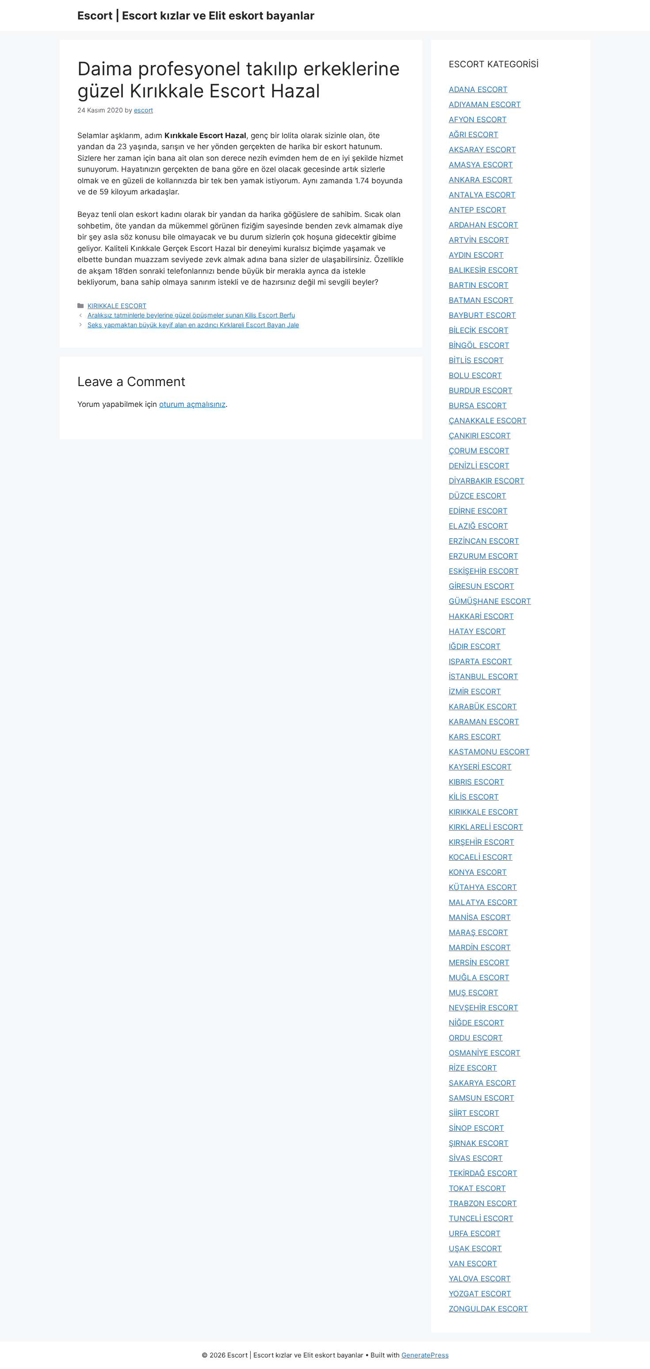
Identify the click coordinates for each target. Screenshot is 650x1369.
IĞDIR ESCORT (475, 646)
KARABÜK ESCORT (483, 706)
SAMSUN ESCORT (481, 1098)
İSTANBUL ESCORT (483, 676)
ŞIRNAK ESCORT (479, 1143)
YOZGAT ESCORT (480, 1293)
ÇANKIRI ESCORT (480, 435)
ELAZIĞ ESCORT (478, 526)
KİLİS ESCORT (474, 797)
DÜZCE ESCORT (477, 495)
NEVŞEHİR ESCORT (483, 1007)
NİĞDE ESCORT (476, 1022)
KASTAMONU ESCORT (489, 751)
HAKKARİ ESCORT (481, 616)
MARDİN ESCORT (480, 947)
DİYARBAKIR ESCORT (486, 480)
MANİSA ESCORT (480, 917)
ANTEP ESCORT (477, 209)
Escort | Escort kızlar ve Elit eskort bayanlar (195, 15)
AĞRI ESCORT (473, 134)
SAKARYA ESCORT (482, 1083)
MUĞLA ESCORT (479, 977)
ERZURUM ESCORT (483, 556)
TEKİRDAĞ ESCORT (483, 1173)
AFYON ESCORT (478, 119)
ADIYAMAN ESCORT (485, 104)
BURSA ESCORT (478, 405)
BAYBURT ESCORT (482, 315)
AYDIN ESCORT (476, 255)
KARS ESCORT (475, 736)
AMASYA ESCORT (481, 164)
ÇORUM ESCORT (479, 450)
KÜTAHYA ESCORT (483, 887)
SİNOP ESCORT (476, 1128)
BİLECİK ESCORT (479, 330)
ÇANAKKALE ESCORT (488, 420)
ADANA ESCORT (478, 89)
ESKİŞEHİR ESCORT (484, 571)
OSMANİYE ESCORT (484, 1052)
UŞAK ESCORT (475, 1248)
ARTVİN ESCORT (479, 240)
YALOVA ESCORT (480, 1278)
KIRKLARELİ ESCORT (486, 827)
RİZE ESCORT (473, 1067)
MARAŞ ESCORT (478, 932)
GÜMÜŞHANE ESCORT (490, 601)
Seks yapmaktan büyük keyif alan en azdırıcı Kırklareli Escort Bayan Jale (193, 325)
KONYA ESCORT (478, 872)
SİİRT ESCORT (474, 1113)
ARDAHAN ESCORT (483, 224)
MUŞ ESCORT (473, 992)
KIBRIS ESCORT (476, 781)
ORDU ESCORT (476, 1037)
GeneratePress (425, 1355)
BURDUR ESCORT (480, 390)
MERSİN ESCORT (479, 962)
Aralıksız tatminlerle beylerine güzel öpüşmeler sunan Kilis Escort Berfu (191, 315)
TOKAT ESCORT (477, 1188)
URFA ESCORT (475, 1233)
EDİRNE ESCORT (478, 511)
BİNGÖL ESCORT (479, 345)
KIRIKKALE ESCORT (117, 305)
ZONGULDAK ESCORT (488, 1308)
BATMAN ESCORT (481, 300)
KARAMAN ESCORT (484, 721)
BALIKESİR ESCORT (483, 270)
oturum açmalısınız (192, 404)
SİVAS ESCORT (476, 1158)
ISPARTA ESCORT (480, 661)
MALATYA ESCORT (483, 902)
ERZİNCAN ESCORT (484, 541)
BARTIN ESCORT (479, 285)
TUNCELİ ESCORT (481, 1218)
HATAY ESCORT (477, 631)
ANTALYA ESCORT (482, 194)
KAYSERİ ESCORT (480, 766)
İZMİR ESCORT (475, 691)
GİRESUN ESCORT (481, 586)
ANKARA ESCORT (480, 179)
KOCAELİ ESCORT (480, 857)
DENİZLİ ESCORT (479, 465)
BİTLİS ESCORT (476, 360)
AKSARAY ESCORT (482, 149)
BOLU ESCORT (475, 375)
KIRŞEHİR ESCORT (481, 842)
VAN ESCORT (473, 1263)
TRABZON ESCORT (483, 1203)
